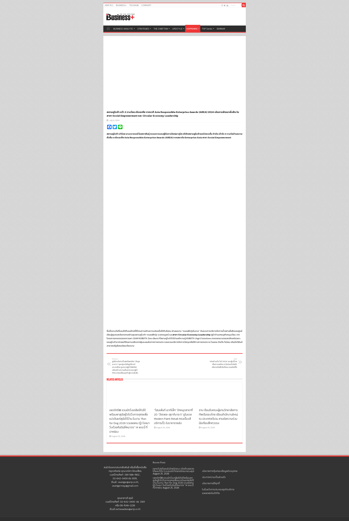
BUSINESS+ (121, 5)
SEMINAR (221, 28)
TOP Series (207, 28)
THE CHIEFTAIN (161, 28)
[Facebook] (222, 5)
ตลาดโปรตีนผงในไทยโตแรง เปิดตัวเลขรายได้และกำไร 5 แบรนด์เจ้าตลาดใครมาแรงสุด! (173, 470)
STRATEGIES (143, 28)
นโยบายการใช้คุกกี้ (211, 483)
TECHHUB (134, 5)
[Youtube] (227, 5)
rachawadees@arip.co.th (127, 509)
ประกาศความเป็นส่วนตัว (214, 477)
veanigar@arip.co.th (128, 482)
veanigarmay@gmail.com (125, 486)
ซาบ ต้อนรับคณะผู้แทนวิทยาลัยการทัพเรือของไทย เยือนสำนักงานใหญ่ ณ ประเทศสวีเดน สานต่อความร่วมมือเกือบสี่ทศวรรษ (218, 416)
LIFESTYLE (177, 28)
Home (108, 28)
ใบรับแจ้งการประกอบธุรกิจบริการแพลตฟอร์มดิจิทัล (218, 491)
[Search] (244, 5)
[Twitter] (224, 5)
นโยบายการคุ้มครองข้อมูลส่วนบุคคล (219, 471)
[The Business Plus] (120, 16)
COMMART (146, 5)
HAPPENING (192, 28)
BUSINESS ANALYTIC (123, 28)
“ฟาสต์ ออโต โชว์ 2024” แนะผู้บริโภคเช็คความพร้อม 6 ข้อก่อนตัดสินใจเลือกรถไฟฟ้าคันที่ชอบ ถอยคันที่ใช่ (223, 363)
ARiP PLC (109, 5)
